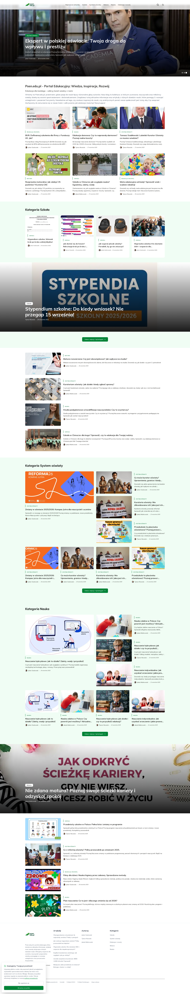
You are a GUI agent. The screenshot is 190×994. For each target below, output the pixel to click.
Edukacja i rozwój (124, 5)
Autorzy (85, 931)
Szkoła (84, 5)
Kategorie (114, 931)
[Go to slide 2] (184, 72)
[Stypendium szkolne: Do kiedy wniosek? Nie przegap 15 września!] (95, 297)
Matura (106, 5)
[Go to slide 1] (182, 72)
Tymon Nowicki (30, 319)
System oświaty (95, 5)
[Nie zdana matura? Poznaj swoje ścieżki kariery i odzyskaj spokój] (95, 778)
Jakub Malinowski (30, 801)
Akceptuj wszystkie (24, 988)
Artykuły (57, 931)
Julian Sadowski (30, 58)
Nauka (113, 5)
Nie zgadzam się (23, 983)
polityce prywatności (31, 978)
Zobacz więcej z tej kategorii (94, 339)
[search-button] (158, 5)
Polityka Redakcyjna (83, 982)
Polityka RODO (71, 982)
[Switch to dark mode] (163, 5)
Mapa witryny (95, 982)
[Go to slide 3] (186, 73)
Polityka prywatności (51, 982)
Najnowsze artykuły (72, 5)
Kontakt (62, 982)
